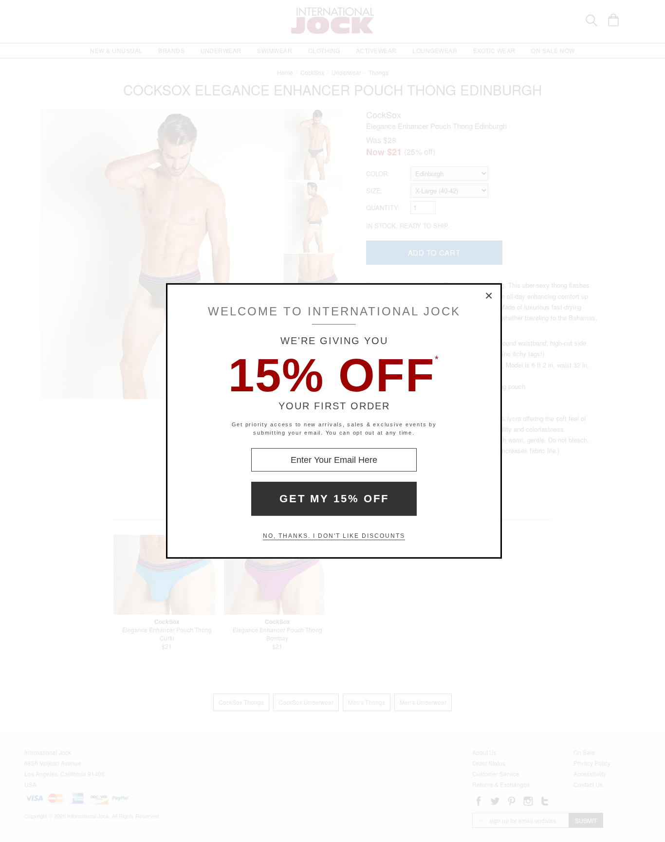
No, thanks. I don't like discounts (334, 535)
